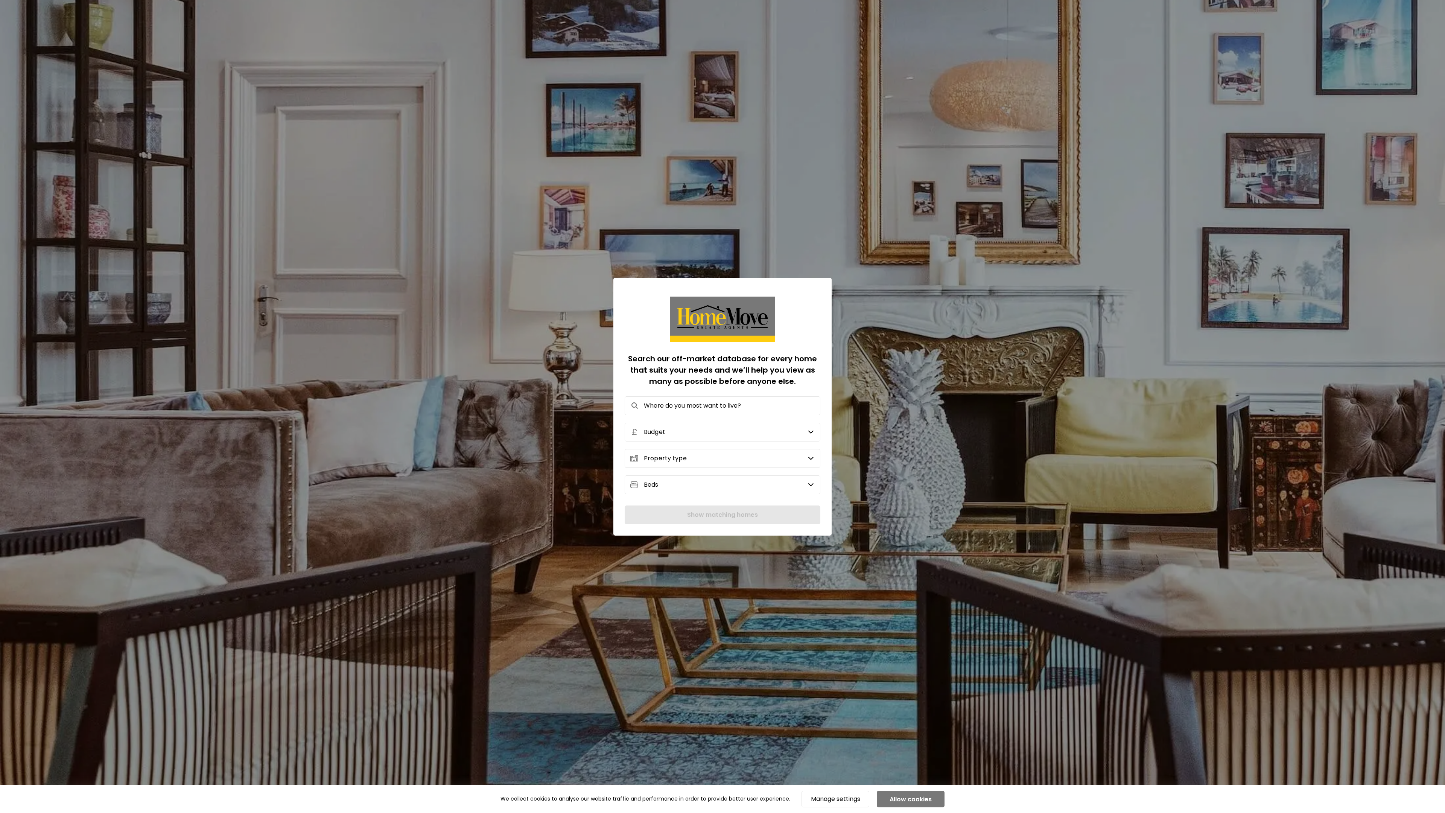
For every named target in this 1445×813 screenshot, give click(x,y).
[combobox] (722, 405)
